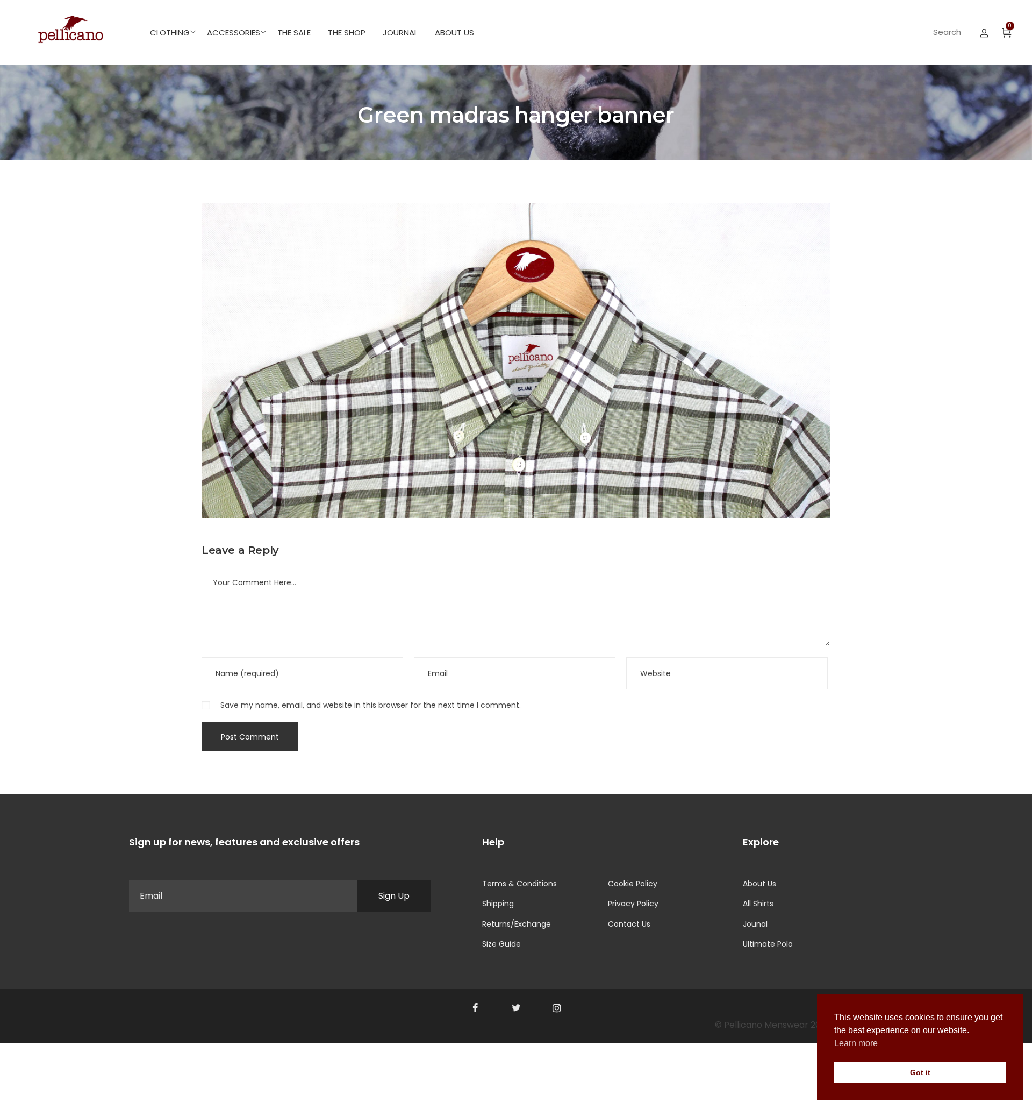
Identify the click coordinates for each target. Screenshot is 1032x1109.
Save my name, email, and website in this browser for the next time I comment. (370, 705)
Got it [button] (920, 1072)
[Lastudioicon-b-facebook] (475, 1008)
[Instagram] (557, 1008)
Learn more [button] (856, 1043)
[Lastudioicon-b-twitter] (516, 1008)
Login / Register (984, 32)
